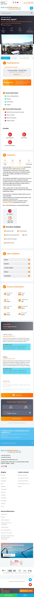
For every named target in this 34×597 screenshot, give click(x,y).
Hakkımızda (4, 514)
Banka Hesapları (5, 520)
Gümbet (3, 503)
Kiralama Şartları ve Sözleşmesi (6, 523)
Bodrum (4, 25)
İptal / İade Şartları (6, 530)
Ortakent (3, 495)
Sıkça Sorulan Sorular (6, 533)
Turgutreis (3, 498)
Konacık (3, 492)
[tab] (17, 259)
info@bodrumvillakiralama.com (9, 459)
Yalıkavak (3, 478)
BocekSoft (22, 581)
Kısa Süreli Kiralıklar (23, 481)
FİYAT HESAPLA (17, 419)
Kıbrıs (2, 506)
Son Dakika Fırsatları (23, 478)
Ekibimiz (3, 517)
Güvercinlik (4, 489)
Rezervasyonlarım (22, 475)
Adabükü (3, 486)
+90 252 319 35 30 (5, 455)
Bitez (2, 483)
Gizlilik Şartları (4, 527)
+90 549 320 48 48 (6, 457)
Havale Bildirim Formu (23, 483)
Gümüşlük (3, 481)
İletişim (20, 486)
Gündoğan (4, 501)
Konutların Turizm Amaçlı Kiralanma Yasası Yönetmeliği (7, 537)
